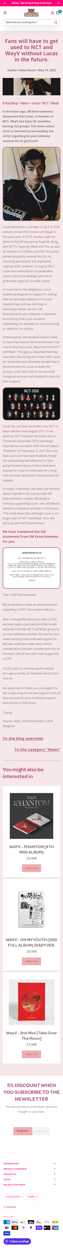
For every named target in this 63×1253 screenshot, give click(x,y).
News (25, 103)
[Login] (52, 13)
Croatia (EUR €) (13, 1196)
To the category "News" (37, 749)
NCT (45, 103)
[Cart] (57, 13)
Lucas (36, 103)
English (31, 1196)
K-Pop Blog (10, 103)
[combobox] (29, 22)
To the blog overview (23, 738)
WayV (55, 103)
